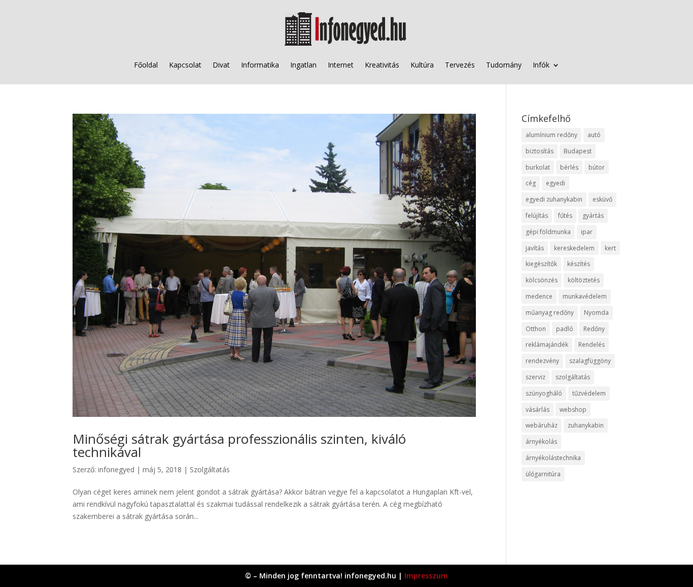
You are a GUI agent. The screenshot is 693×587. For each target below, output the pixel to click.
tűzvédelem (589, 393)
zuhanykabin (586, 425)
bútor (596, 167)
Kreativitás (382, 65)
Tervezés (460, 65)
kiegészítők (541, 263)
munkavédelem (585, 296)
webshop (573, 409)
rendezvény (542, 360)
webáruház (542, 425)
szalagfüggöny (590, 360)
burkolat (538, 167)
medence (539, 296)
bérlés (569, 167)
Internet (341, 65)
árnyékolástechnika (553, 457)
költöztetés (584, 280)
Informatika (260, 65)
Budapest (578, 151)
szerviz (535, 377)
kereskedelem (574, 248)
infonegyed (116, 469)
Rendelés (591, 344)
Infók (541, 65)
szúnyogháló (544, 393)
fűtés (565, 215)
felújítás (537, 215)
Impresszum (426, 575)
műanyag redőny (550, 312)
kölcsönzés (542, 280)
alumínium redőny (551, 135)
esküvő (602, 199)
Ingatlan (303, 65)
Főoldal (146, 65)
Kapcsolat (185, 65)
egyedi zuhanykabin (554, 199)
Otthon (536, 328)
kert (610, 248)
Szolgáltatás (210, 469)
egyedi (555, 183)
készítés (578, 263)
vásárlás (537, 409)
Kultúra (422, 65)
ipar (587, 231)
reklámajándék (547, 344)
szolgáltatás (573, 377)
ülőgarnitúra (543, 474)
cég (531, 183)
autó (594, 135)
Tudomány (504, 65)
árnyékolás (541, 441)
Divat (221, 65)
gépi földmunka (548, 231)
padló (564, 328)
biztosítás (539, 151)
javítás (535, 248)
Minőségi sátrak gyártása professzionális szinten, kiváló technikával (239, 445)
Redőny (594, 328)
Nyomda (596, 312)
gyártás (593, 215)
